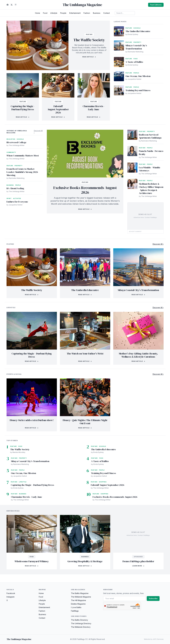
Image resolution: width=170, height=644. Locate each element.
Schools (137, 28)
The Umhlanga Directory (81, 623)
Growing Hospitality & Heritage (85, 561)
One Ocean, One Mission (137, 76)
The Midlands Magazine (81, 597)
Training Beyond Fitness (137, 90)
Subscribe (153, 598)
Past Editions (156, 5)
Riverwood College (16, 142)
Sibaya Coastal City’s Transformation (136, 47)
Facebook (11, 593)
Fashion (87, 13)
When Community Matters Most (23, 155)
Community (11, 152)
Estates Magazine (78, 604)
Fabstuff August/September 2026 (58, 109)
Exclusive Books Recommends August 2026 (85, 190)
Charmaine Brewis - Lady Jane (94, 107)
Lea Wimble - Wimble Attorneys (149, 169)
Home (37, 13)
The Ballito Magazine (79, 593)
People (63, 13)
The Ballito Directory (79, 620)
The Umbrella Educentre (137, 31)
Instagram (10, 597)
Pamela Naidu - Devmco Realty (151, 152)
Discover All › (38, 132)
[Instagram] (16, 5)
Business (96, 13)
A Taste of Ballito (134, 61)
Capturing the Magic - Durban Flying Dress (23, 107)
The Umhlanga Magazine (82, 5)
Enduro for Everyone (17, 201)
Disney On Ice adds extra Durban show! (32, 420)
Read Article (89, 57)
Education (11, 139)
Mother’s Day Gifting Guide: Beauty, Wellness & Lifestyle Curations (138, 355)
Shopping (102, 482)
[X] (12, 5)
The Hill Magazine (78, 600)
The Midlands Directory (80, 627)
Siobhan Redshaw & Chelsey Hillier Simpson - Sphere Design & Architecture (151, 188)
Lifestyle (53, 13)
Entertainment (75, 13)
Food (45, 13)
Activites (17, 198)
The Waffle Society (89, 39)
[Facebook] (8, 5)
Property (137, 42)
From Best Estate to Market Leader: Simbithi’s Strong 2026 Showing (22, 172)
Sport (9, 198)
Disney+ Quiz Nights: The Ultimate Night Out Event (85, 421)
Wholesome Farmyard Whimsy (32, 561)
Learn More (138, 566)
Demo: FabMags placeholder (138, 561)
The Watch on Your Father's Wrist (85, 353)
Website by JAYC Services (154, 639)
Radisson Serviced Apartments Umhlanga (150, 136)
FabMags (75, 611)
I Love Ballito (76, 607)
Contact (106, 13)
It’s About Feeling (15, 188)
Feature (89, 34)
